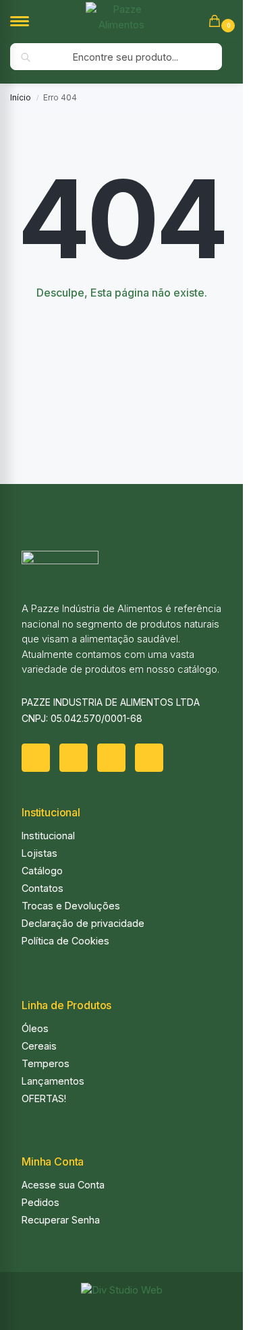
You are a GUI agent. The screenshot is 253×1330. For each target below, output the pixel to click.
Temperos (45, 1063)
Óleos (35, 1028)
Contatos (42, 888)
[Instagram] (73, 758)
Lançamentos (53, 1081)
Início (20, 97)
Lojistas (39, 853)
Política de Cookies (65, 940)
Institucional (48, 835)
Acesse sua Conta (63, 1184)
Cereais (39, 1046)
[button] (217, 22)
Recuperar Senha (61, 1220)
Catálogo (42, 870)
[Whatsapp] (111, 758)
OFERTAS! (44, 1098)
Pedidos (40, 1202)
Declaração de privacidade (83, 923)
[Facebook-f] (36, 758)
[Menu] (30, 21)
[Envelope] (149, 758)
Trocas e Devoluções (71, 905)
